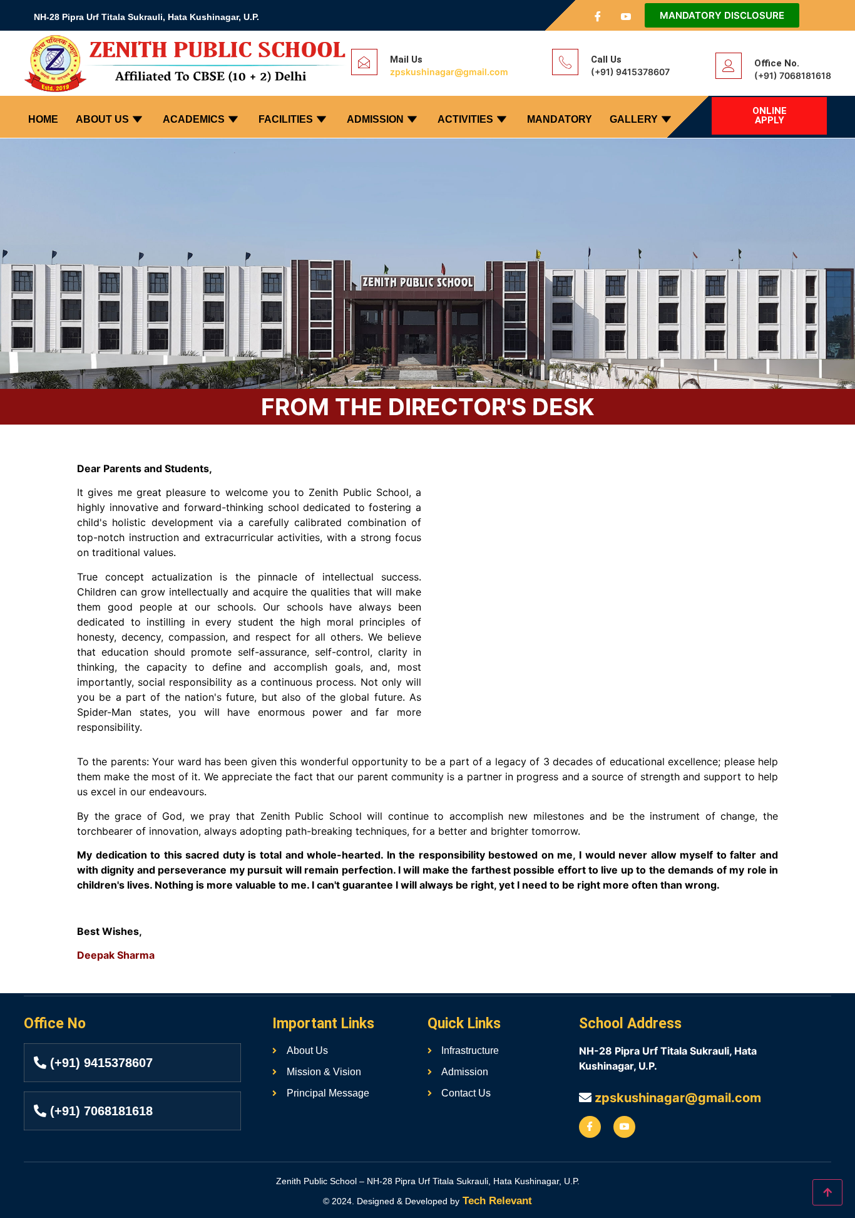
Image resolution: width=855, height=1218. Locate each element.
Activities (465, 119)
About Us (102, 119)
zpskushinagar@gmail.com (449, 71)
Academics (194, 119)
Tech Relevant (495, 1201)
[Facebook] (597, 15)
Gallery (634, 119)
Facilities (286, 119)
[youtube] (626, 15)
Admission (375, 119)
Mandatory (559, 119)
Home (43, 119)
